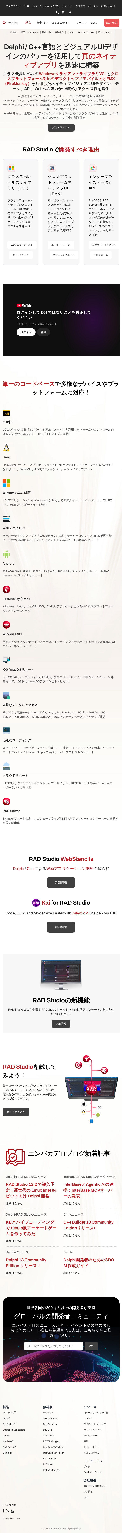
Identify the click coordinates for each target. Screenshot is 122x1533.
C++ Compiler (50, 1424)
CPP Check (48, 1435)
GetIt (94, 22)
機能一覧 (46, 32)
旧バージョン (105, 32)
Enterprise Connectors (14, 1430)
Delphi (6, 1418)
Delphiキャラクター (93, 1472)
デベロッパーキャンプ (95, 1424)
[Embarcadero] (10, 23)
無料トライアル (61, 127)
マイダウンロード (16, 6)
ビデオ (70, 32)
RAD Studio (9, 1412)
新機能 (13, 32)
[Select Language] (70, 12)
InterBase (8, 1441)
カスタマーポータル (86, 6)
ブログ (87, 1466)
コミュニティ (59, 22)
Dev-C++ (47, 1430)
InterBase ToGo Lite (53, 1447)
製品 (28, 22)
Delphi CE (48, 1412)
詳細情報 (61, 882)
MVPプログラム (92, 1453)
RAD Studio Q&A (86, 32)
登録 (91, 1346)
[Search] (57, 12)
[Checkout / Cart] (63, 12)
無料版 (41, 22)
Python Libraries (51, 1470)
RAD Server (9, 1447)
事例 (86, 1441)
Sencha (6, 1435)
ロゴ (86, 1497)
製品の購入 (112, 23)
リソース (79, 22)
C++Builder (9, 1424)
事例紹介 (59, 32)
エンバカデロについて (95, 1486)
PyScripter (48, 1464)
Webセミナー (90, 1435)
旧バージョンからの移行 (46, 6)
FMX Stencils (49, 1458)
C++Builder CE (50, 1418)
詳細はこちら (14, 1203)
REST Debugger (51, 1441)
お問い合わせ (108, 6)
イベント (88, 1418)
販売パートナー (91, 1447)
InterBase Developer (53, 1453)
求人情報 (88, 1491)
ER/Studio (8, 1453)
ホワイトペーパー (93, 1430)
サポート (67, 6)
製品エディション (29, 32)
